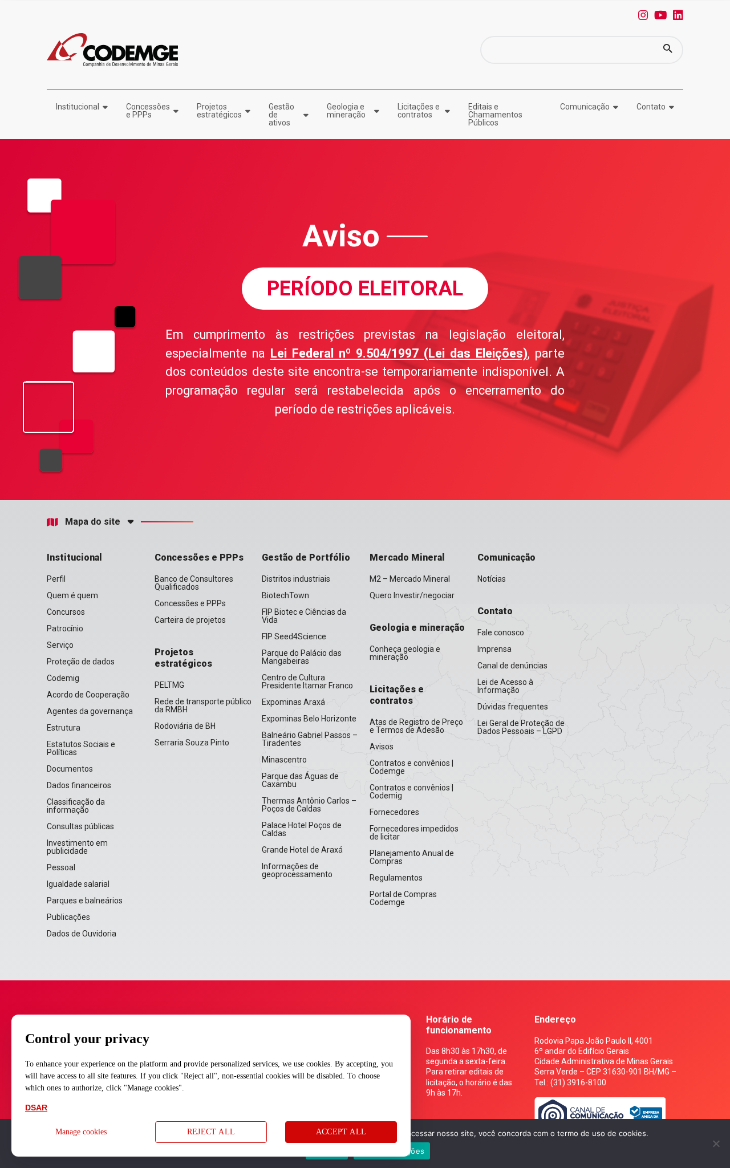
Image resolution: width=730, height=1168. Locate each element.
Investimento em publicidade (77, 847)
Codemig (63, 678)
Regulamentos (396, 878)
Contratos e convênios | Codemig (411, 792)
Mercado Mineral (407, 557)
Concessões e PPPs (148, 110)
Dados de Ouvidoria (81, 934)
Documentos (70, 769)
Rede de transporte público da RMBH (203, 705)
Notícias (491, 579)
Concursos (66, 612)
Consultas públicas (80, 826)
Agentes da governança (90, 711)
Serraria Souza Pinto (192, 743)
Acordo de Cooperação (88, 695)
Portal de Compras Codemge (403, 898)
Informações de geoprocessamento (297, 870)
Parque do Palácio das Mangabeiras (302, 657)
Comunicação (585, 106)
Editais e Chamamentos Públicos (495, 114)
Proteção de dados (81, 662)
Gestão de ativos (281, 114)
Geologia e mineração (346, 110)
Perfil (56, 579)
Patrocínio (65, 628)
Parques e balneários (85, 901)
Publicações (68, 917)
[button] (668, 50)
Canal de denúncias (512, 666)
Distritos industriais (296, 579)
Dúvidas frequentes (512, 707)
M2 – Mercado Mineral (410, 579)
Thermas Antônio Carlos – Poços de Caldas (309, 805)
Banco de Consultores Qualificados (194, 583)
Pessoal (61, 867)
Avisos (382, 747)
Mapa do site (92, 521)
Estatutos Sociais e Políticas (81, 748)
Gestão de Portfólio (306, 557)
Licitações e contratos (419, 110)
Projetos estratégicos (219, 110)
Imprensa (494, 649)
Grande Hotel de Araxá (302, 850)
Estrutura (63, 728)
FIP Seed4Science (294, 636)
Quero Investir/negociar (412, 595)
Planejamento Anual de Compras (412, 857)
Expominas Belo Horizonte (309, 719)
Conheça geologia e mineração (405, 653)
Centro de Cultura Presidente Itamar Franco (307, 682)
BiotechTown (285, 595)
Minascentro (284, 760)
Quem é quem (72, 595)
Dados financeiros (79, 785)
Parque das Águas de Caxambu (300, 780)
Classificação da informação (76, 806)
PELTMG (169, 685)
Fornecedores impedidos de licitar (414, 833)
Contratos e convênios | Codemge (411, 767)
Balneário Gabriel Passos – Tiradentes (310, 739)
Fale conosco (500, 632)
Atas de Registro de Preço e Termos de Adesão (416, 726)
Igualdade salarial (78, 884)
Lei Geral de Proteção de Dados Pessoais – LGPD (521, 727)
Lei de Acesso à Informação (505, 686)
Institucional (77, 106)
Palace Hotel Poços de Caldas (302, 829)
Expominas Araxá (293, 702)
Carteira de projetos (190, 620)
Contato (651, 106)
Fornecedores (394, 812)
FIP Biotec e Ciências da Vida (304, 616)
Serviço (60, 645)
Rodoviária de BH (185, 726)
